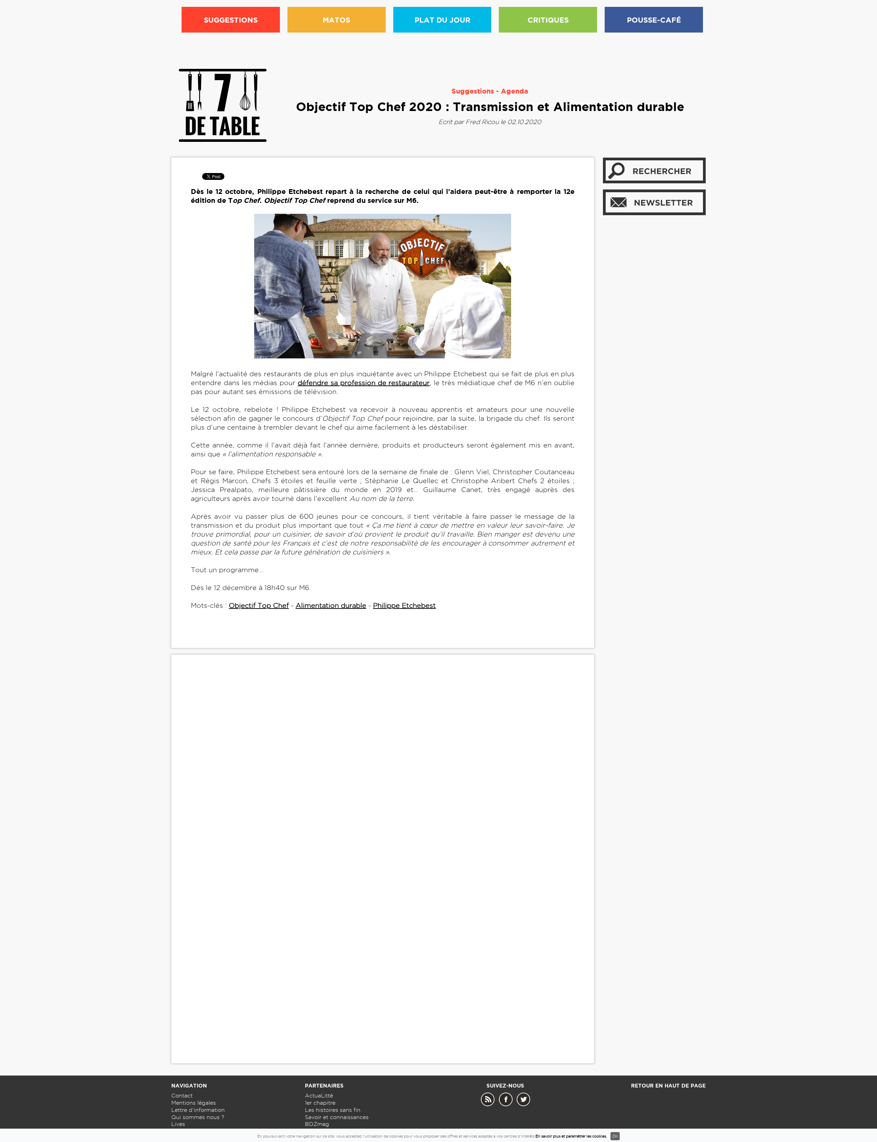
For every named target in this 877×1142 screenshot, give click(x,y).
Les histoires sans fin (332, 1110)
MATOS (336, 20)
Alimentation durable (331, 605)
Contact (182, 1095)
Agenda (514, 91)
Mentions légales (193, 1103)
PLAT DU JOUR (442, 20)
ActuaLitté (319, 1095)
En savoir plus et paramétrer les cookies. (571, 1136)
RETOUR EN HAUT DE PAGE (668, 1086)
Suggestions (473, 91)
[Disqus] (383, 764)
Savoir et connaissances (337, 1117)
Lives (178, 1124)
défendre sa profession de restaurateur (364, 382)
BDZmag (317, 1124)
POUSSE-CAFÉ (654, 20)
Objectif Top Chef (259, 605)
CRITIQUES (548, 20)
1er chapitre (320, 1103)
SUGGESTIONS (231, 20)
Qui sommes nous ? (197, 1117)
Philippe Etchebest (404, 605)
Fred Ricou (482, 122)
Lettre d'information (198, 1110)
